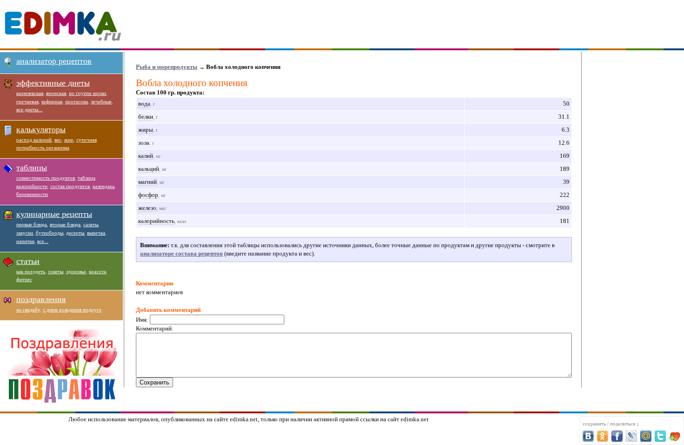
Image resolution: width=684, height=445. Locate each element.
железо (147, 207)
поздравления (41, 299)
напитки (25, 241)
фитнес (24, 279)
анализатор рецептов (54, 61)
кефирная (51, 101)
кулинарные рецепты (54, 214)
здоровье (76, 271)
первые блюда (31, 224)
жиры (145, 129)
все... (42, 241)
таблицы (31, 167)
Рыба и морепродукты (166, 66)
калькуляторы (41, 129)
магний (147, 181)
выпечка (96, 233)
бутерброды (49, 233)
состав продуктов (70, 186)
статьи (28, 261)
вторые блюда (65, 224)
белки (145, 116)
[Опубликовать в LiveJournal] (631, 436)
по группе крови (87, 93)
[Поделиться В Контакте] (588, 436)
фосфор (148, 194)
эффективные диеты (53, 83)
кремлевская (29, 93)
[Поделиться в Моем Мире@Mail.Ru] (645, 436)
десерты (75, 233)
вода (144, 103)
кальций (148, 168)
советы (55, 271)
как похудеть (30, 271)
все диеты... (29, 109)
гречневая (27, 101)
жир (69, 139)
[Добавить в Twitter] (660, 436)
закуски (24, 233)
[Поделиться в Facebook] (617, 436)
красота (97, 271)
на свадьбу (28, 309)
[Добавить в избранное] (674, 436)
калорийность (156, 220)
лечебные (101, 101)
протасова (76, 101)
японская (56, 93)
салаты (90, 224)
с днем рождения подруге (72, 309)
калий (145, 155)
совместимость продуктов (45, 178)
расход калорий (34, 139)
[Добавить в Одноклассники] (602, 436)
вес (57, 139)
